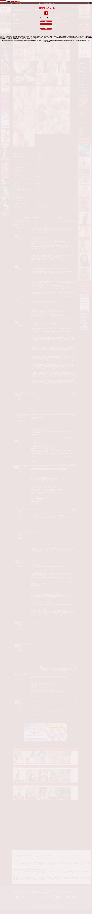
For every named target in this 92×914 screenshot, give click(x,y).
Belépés (89, 1)
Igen (46, 21)
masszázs (51, 3)
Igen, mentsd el (46, 23)
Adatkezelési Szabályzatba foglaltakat (13, 38)
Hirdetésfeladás (77, 1)
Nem (46, 28)
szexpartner (45, 3)
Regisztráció (84, 1)
